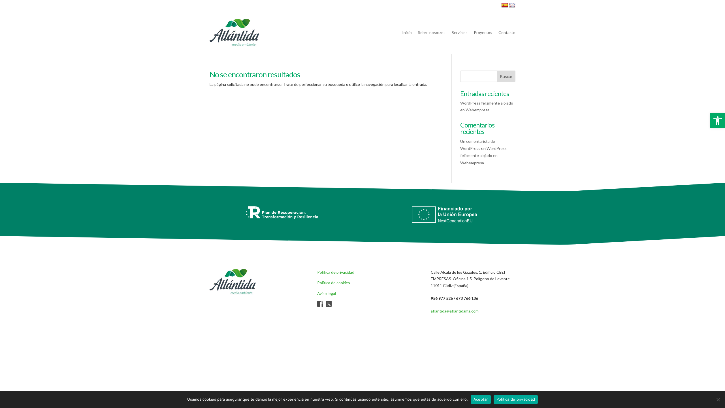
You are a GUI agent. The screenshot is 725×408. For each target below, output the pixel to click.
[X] (329, 305)
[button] (717, 120)
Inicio (407, 32)
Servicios (460, 32)
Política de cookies (333, 282)
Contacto (506, 32)
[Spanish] (504, 5)
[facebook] (320, 305)
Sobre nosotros (431, 32)
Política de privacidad (335, 272)
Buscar (506, 76)
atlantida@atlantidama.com (455, 311)
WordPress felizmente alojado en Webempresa (483, 155)
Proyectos (483, 32)
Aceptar (481, 399)
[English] (512, 5)
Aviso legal (326, 293)
